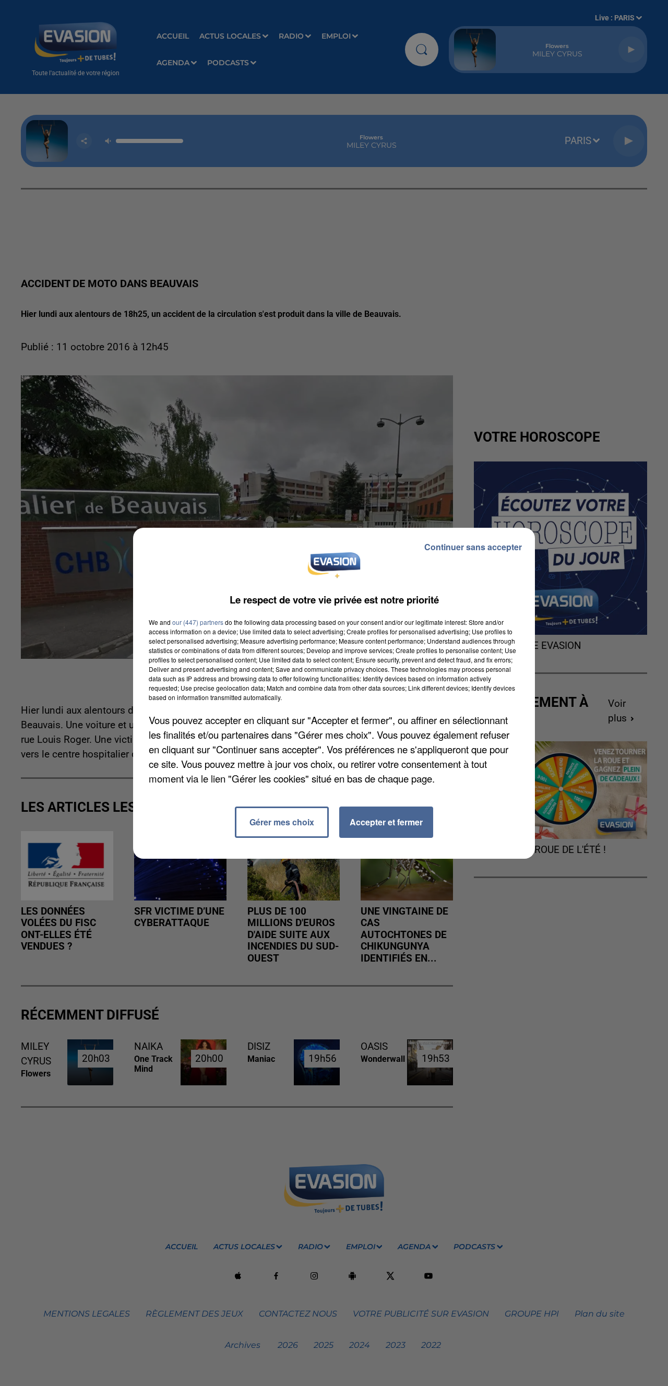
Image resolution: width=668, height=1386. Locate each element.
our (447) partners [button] (197, 622)
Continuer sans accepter (473, 547)
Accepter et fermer (386, 822)
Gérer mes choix (281, 822)
